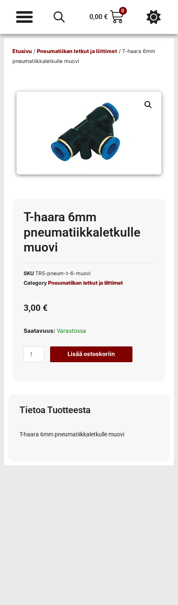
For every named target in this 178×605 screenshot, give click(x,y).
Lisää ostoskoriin (91, 354)
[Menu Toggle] (24, 17)
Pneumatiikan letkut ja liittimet (77, 51)
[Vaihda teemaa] (154, 17)
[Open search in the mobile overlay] (59, 17)
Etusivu (22, 51)
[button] (148, 104)
